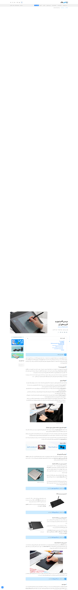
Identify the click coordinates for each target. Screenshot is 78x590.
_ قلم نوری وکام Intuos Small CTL (58, 348)
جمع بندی (62, 349)
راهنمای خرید (59, 5)
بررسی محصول (49, 5)
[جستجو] (22, 2)
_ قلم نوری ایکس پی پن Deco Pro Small (57, 347)
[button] (66, 332)
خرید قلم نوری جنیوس (55, 488)
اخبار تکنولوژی (65, 5)
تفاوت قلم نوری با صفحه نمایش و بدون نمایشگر (57, 343)
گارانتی (44, 5)
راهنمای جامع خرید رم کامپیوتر (32, 447)
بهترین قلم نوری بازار (61, 344)
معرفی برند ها (54, 5)
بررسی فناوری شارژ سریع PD (53, 447)
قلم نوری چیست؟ (61, 341)
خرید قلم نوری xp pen (55, 537)
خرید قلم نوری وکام (55, 579)
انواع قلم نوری (62, 342)
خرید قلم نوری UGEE (55, 512)
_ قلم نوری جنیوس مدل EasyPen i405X (57, 345)
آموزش (41, 5)
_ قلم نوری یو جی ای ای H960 (59, 346)
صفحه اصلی (66, 7)
